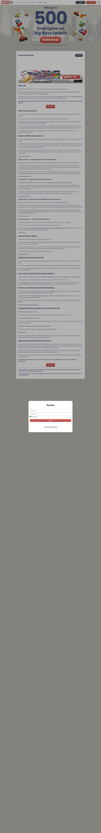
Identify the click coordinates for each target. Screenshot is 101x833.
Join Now (50, 425)
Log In (50, 420)
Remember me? (34, 416)
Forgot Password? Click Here (50, 427)
